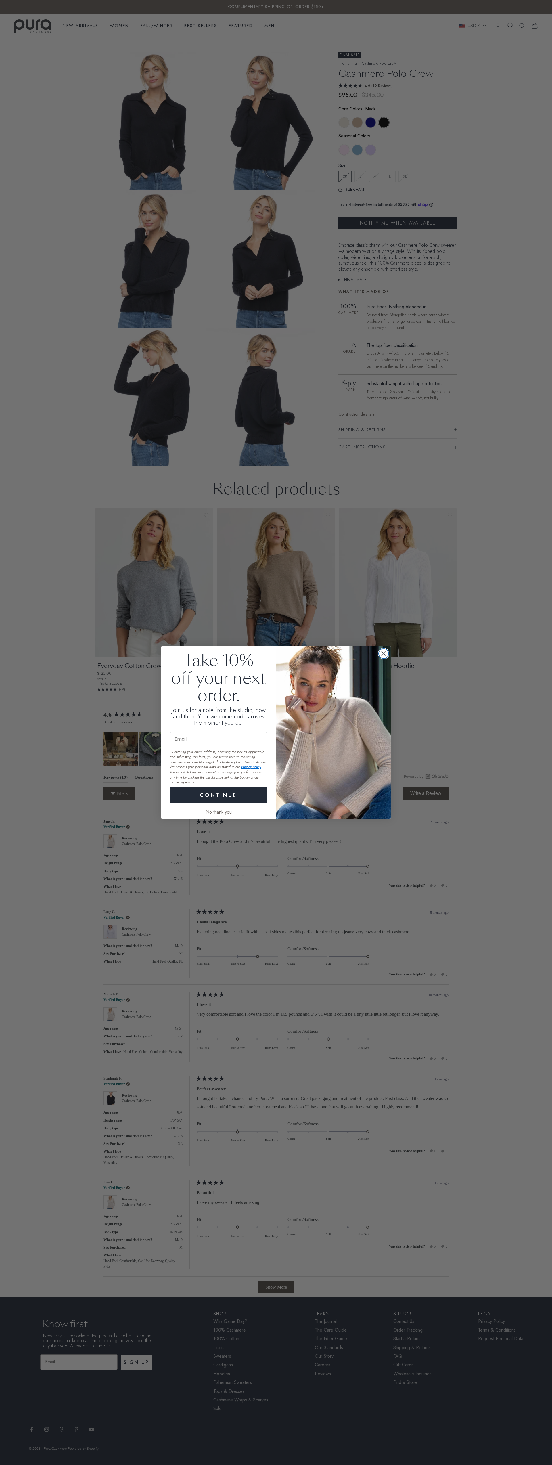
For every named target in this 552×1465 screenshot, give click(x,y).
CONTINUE (218, 795)
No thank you (219, 812)
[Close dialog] (384, 654)
